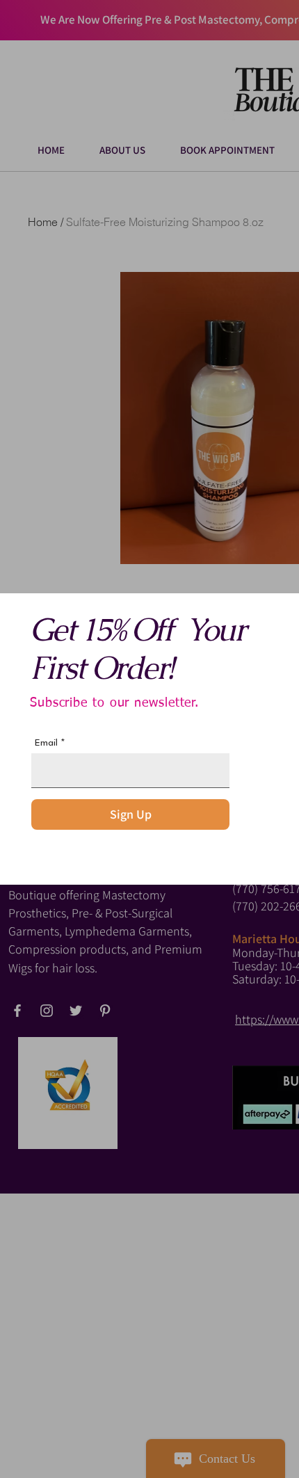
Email (46, 743)
